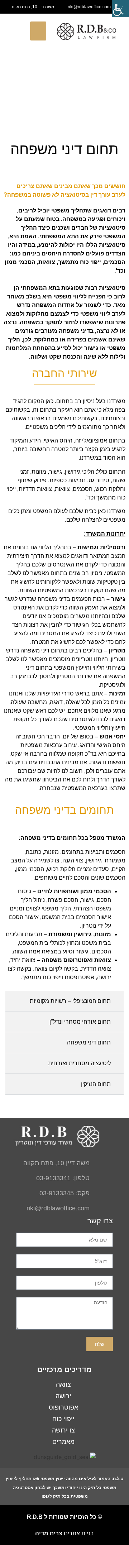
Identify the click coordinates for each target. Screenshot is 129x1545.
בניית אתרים (64, 1533)
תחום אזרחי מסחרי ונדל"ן (80, 1022)
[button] (38, 30)
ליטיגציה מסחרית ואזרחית (79, 1063)
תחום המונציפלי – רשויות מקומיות (70, 1001)
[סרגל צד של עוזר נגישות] (120, 8)
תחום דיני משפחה (89, 1042)
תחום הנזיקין (96, 1084)
